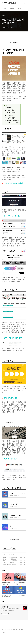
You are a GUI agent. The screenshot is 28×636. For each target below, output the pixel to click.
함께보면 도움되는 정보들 (12, 120)
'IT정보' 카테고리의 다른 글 (13, 122)
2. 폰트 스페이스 (9, 110)
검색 (22, 3)
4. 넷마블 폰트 (9, 115)
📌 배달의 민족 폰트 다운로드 (10, 459)
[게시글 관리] (9, 548)
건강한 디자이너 (9, 3)
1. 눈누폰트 (8, 107)
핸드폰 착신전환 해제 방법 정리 (10, 559)
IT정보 (19, 9)
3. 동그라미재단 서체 (10, 112)
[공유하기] (7, 548)
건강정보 (4, 9)
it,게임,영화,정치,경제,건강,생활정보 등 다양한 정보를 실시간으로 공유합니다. (11, 609)
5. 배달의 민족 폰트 (10, 118)
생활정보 (12, 9)
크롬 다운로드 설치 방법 (8, 563)
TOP (25, 630)
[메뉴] (25, 3)
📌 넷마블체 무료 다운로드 (9, 398)
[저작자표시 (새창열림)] (17, 548)
